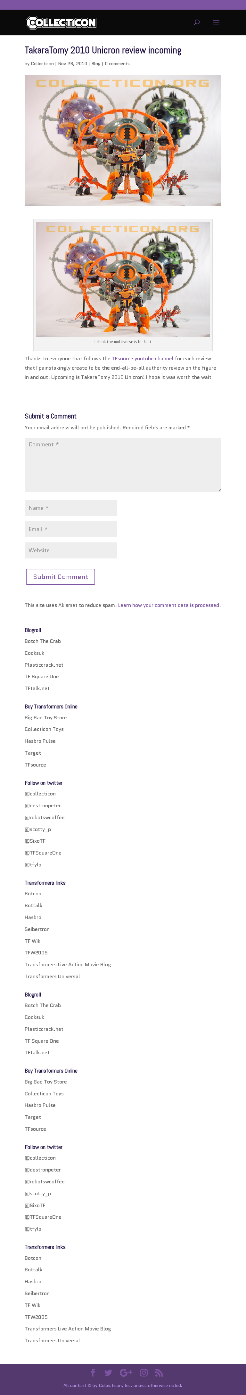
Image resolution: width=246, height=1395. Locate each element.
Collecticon (42, 63)
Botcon (33, 893)
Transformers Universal (52, 976)
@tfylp (33, 864)
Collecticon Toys (44, 729)
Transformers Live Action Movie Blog (68, 964)
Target (33, 753)
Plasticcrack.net (44, 665)
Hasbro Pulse (40, 741)
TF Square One (42, 676)
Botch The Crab (43, 641)
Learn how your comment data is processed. (169, 605)
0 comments (117, 63)
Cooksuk (34, 653)
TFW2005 (36, 952)
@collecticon (40, 793)
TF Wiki (33, 941)
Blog (96, 63)
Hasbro (33, 917)
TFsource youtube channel (143, 358)
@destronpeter (43, 805)
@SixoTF (35, 841)
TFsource (35, 764)
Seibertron (37, 929)
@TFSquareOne (43, 852)
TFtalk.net (37, 688)
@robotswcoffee (45, 817)
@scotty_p (38, 829)
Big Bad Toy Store (46, 717)
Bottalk (33, 905)
